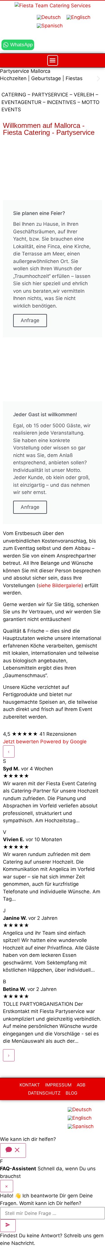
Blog (71, 1093)
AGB (81, 1085)
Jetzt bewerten (21, 741)
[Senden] (8, 1225)
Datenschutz (44, 1093)
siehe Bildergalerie (59, 585)
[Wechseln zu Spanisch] (50, 26)
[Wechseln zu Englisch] (78, 17)
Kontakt (30, 1085)
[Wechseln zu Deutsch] (49, 17)
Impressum (58, 1085)
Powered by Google (63, 741)
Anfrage (30, 321)
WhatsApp (21, 44)
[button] (52, 60)
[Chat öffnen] (13, 1150)
